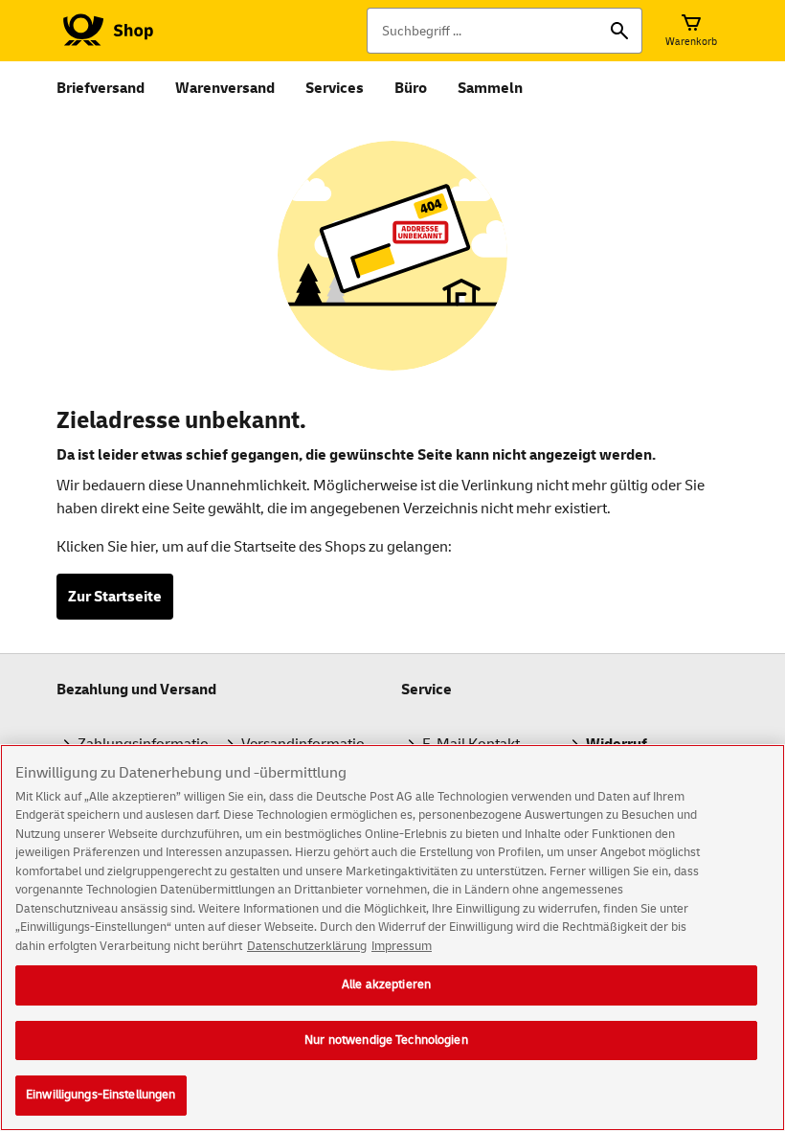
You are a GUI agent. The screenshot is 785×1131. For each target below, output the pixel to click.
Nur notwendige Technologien (386, 1040)
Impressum (401, 946)
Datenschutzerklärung (307, 946)
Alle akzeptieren (386, 984)
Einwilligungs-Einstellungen (101, 1094)
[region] (392, 937)
